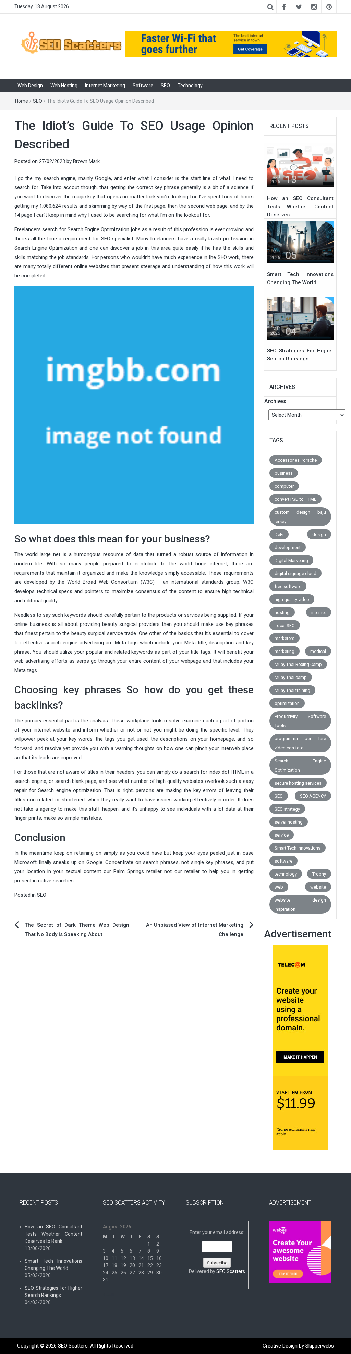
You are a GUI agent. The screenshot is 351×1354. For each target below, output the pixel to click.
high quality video (292, 599)
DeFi (279, 534)
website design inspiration (300, 904)
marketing (284, 651)
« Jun (108, 1294)
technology (286, 874)
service (282, 835)
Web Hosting (63, 85)
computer (284, 486)
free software (288, 586)
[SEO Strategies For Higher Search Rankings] (300, 318)
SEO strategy (287, 809)
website (318, 887)
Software (143, 85)
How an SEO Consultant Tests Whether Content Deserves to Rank (53, 1234)
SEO (165, 85)
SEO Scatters (230, 1271)
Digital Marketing (291, 560)
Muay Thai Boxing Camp (298, 664)
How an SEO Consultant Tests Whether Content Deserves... (300, 206)
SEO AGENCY (313, 796)
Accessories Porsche (296, 460)
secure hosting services (298, 783)
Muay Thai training (292, 690)
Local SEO (285, 625)
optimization (287, 703)
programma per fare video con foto (300, 743)
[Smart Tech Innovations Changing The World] (300, 242)
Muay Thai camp (291, 677)
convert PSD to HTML (295, 499)
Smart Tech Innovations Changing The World (53, 1264)
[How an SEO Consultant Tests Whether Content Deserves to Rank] (300, 166)
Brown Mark (86, 161)
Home (21, 101)
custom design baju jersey (300, 517)
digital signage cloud (295, 573)
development (288, 547)
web (279, 887)
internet (318, 612)
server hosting (289, 822)
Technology (190, 85)
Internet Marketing (105, 85)
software (283, 861)
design (319, 534)
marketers (284, 638)
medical (318, 651)
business (284, 473)
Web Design (30, 85)
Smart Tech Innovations (297, 848)
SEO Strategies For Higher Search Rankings (53, 1291)
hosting (282, 612)
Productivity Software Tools (300, 721)
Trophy (319, 874)
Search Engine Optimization (300, 765)
